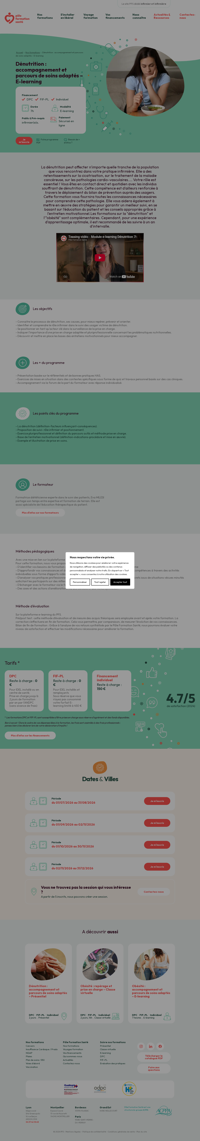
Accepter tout (120, 582)
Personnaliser (80, 582)
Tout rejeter (100, 582)
